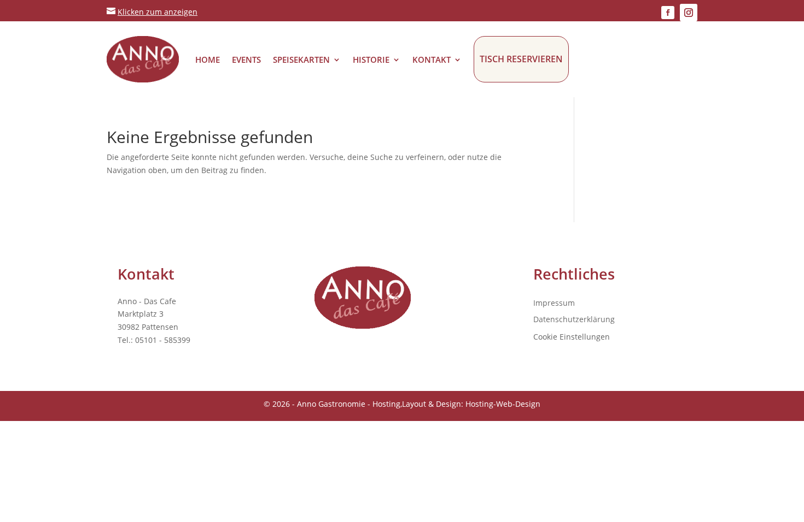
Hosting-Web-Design (502, 404)
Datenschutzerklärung (574, 320)
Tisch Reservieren (521, 59)
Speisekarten (301, 59)
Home (207, 59)
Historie (371, 59)
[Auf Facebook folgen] (667, 12)
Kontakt (431, 59)
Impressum (554, 303)
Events (246, 59)
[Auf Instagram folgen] (688, 12)
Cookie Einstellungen (571, 336)
